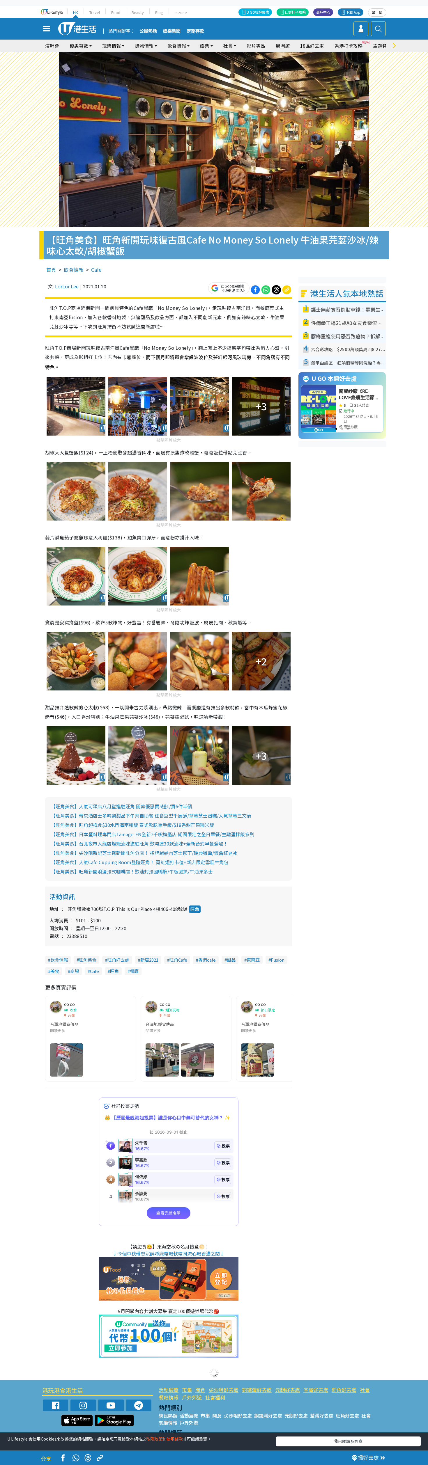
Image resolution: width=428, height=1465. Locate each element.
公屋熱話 (148, 31)
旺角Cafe (178, 960)
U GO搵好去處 (258, 12)
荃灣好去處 (315, 1389)
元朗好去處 (287, 1389)
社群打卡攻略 (295, 12)
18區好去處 (312, 45)
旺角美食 (87, 960)
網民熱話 (168, 1415)
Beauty (138, 12)
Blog (159, 12)
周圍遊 (283, 45)
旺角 (194, 909)
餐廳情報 (168, 1397)
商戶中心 (323, 12)
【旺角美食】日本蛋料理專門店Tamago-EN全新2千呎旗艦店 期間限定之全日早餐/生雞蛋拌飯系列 (152, 834)
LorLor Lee (67, 286)
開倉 (200, 1389)
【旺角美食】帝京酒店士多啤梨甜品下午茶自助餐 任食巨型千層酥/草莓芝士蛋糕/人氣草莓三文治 (151, 815)
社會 (365, 1389)
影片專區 (256, 45)
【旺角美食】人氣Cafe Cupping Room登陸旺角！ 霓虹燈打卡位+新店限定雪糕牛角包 (140, 862)
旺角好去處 (118, 960)
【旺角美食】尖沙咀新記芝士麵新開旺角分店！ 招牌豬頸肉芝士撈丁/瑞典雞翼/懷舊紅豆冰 (144, 852)
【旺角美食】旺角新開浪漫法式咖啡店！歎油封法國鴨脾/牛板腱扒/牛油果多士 (132, 871)
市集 (187, 1389)
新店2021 (149, 960)
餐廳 (134, 971)
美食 (54, 971)
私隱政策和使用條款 (164, 1439)
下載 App (353, 12)
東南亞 (253, 960)
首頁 (51, 269)
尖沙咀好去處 (223, 1389)
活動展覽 (168, 1389)
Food (115, 12)
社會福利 (215, 1397)
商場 (74, 971)
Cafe (96, 269)
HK (75, 12)
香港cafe (207, 960)
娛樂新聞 (172, 31)
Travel (94, 12)
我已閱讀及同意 (348, 1441)
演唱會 (52, 45)
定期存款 (195, 31)
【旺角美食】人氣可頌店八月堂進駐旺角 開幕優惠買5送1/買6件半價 (121, 806)
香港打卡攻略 (348, 45)
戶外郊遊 (192, 1397)
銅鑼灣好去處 (257, 1389)
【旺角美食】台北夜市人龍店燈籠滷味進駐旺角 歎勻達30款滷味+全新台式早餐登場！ (139, 843)
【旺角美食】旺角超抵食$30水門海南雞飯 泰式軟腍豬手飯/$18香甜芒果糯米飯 (132, 824)
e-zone (180, 12)
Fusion (277, 960)
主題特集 (382, 45)
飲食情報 (74, 269)
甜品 (231, 960)
